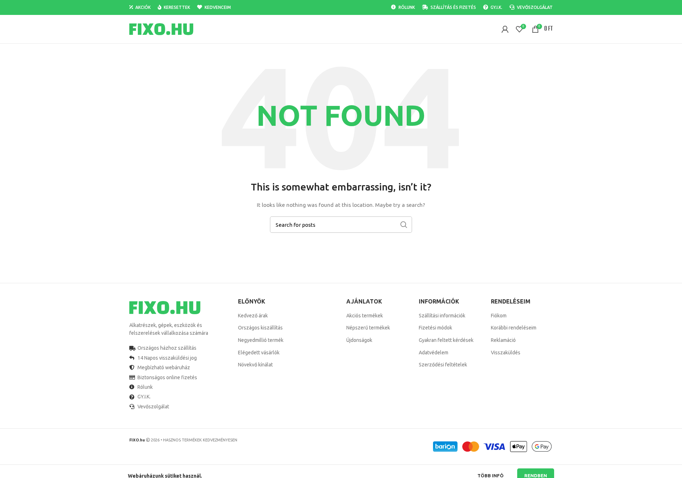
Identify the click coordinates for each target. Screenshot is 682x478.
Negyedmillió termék (260, 340)
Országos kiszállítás (260, 328)
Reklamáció (503, 340)
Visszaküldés (505, 352)
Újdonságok (359, 340)
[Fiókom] (505, 29)
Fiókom (499, 315)
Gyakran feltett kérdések (446, 340)
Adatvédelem (433, 352)
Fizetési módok (435, 328)
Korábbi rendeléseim (513, 328)
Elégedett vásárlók (259, 352)
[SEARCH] (404, 224)
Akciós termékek (364, 315)
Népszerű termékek (368, 328)
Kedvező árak (253, 315)
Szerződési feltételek (443, 364)
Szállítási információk (442, 315)
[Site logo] (161, 29)
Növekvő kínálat (255, 364)
